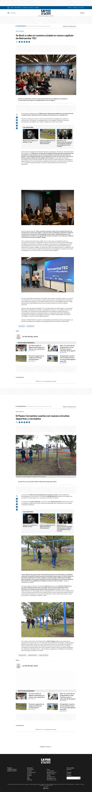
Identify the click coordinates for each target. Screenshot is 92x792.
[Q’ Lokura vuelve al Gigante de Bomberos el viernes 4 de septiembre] (21, 348)
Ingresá (82, 13)
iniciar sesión (42, 381)
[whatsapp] (19, 42)
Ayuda (51, 785)
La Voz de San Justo (30, 336)
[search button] (8, 8)
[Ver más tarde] (17, 42)
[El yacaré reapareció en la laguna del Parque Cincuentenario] (21, 358)
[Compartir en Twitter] (24, 42)
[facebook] (22, 42)
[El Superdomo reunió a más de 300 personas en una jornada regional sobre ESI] (52, 358)
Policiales (30, 7)
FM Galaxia (75, 7)
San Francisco (18, 7)
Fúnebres (37, 7)
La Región (25, 7)
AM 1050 (70, 7)
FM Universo (81, 7)
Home (12, 7)
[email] (27, 42)
